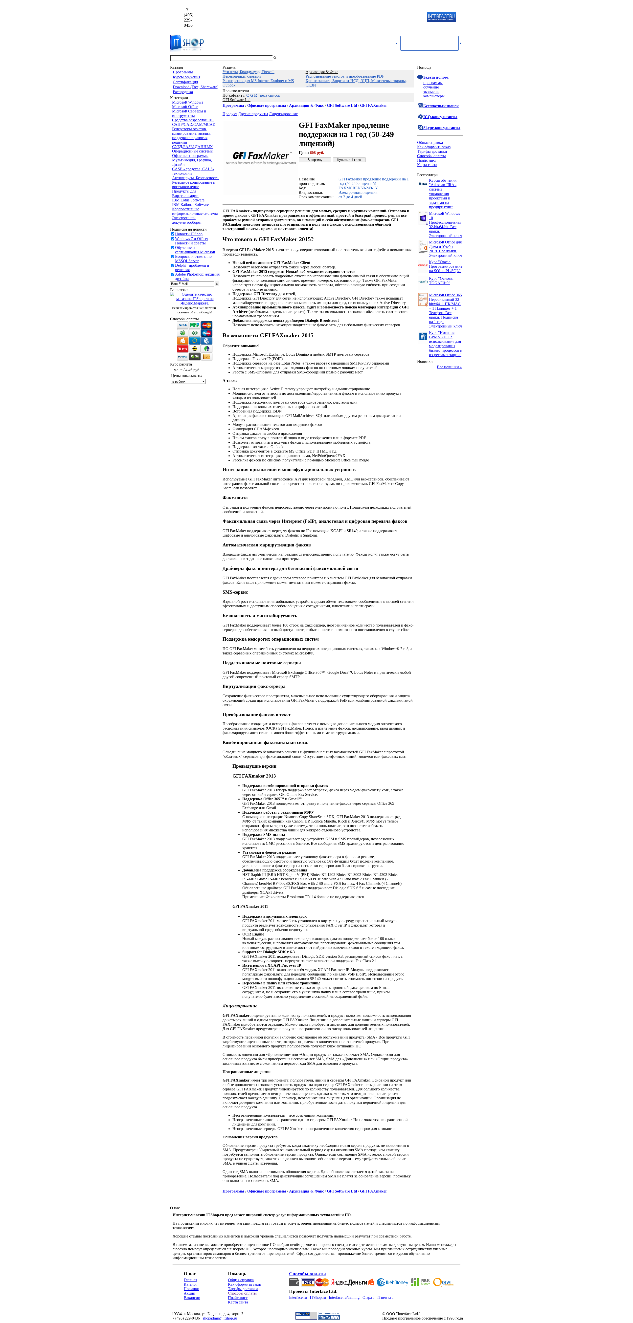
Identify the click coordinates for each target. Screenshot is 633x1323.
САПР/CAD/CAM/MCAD (194, 124)
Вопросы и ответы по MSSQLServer (193, 258)
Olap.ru (368, 1297)
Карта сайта (427, 165)
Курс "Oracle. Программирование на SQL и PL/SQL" (445, 266)
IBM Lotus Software (188, 200)
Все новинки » (449, 367)
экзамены (431, 91)
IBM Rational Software (190, 204)
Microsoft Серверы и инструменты (189, 113)
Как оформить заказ (434, 147)
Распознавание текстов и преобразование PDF (345, 76)
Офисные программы (190, 155)
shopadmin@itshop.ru (380, 17)
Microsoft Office (185, 107)
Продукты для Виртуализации (185, 193)
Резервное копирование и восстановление (193, 184)
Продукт (230, 114)
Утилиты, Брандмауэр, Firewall (248, 72)
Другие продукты (253, 114)
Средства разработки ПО (193, 120)
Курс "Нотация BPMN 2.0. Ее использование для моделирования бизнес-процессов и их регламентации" (445, 343)
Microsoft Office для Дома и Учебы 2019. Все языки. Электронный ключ (445, 249)
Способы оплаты (431, 156)
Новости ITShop (189, 234)
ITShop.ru (318, 1297)
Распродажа (183, 92)
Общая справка (430, 142)
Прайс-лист (427, 160)
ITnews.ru (385, 1297)
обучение (431, 87)
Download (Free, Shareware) (195, 87)
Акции (189, 1293)
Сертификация (185, 82)
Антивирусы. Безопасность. (195, 178)
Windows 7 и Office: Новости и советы (191, 241)
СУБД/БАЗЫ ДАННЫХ (192, 147)
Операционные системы (192, 151)
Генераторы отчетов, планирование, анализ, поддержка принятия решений (191, 135)
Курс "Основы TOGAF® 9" (441, 280)
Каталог (190, 1284)
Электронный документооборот (187, 220)
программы (433, 83)
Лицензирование (283, 114)
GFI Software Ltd (236, 100)
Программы (183, 72)
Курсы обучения (186, 77)
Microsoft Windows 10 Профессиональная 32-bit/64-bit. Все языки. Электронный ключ (445, 224)
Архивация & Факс (322, 72)
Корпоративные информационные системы (195, 211)
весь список (270, 95)
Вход (458, 58)
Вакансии (192, 1298)
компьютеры (434, 96)
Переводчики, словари (242, 76)
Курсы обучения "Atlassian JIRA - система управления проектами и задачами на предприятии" (442, 193)
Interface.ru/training (344, 1297)
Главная (190, 1280)
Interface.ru (298, 1297)
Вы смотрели (286, 58)
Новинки (191, 1289)
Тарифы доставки (432, 151)
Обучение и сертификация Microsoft (195, 249)
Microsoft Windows (187, 102)
